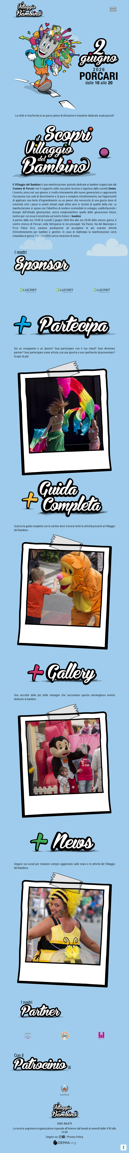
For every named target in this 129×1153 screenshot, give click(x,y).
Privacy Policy (75, 1137)
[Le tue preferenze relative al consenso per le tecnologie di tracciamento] (123, 1147)
